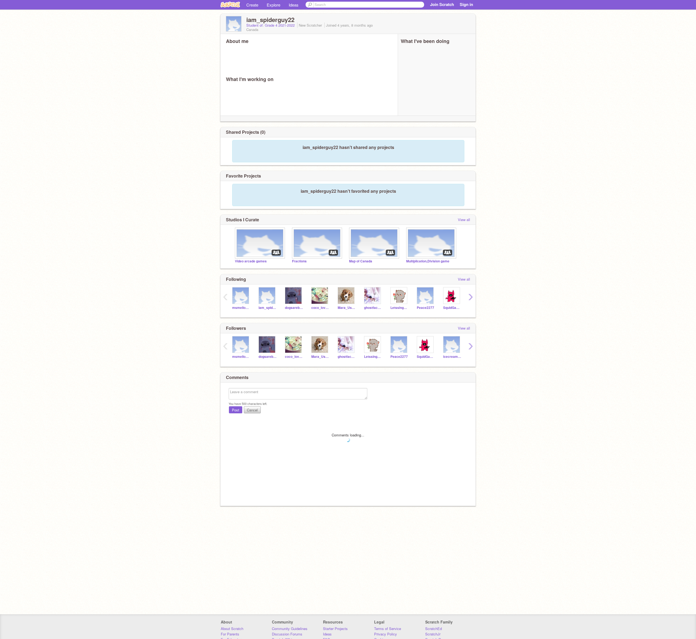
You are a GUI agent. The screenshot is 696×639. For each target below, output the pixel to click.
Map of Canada (360, 261)
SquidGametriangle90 (452, 307)
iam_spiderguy (268, 307)
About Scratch (232, 628)
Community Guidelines (289, 628)
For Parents (230, 634)
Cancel (252, 409)
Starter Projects (335, 628)
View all (464, 219)
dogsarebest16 (294, 307)
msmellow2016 (241, 307)
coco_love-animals (320, 307)
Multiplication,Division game (427, 261)
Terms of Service (387, 628)
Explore (273, 5)
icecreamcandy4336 (452, 356)
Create (252, 5)
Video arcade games (251, 261)
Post (235, 409)
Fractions (299, 261)
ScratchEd (433, 628)
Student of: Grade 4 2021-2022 (271, 25)
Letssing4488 (399, 307)
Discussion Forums (287, 634)
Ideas (294, 5)
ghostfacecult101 (373, 307)
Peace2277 (425, 307)
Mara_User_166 (347, 307)
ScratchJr (432, 634)
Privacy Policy (385, 634)
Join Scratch (442, 4)
